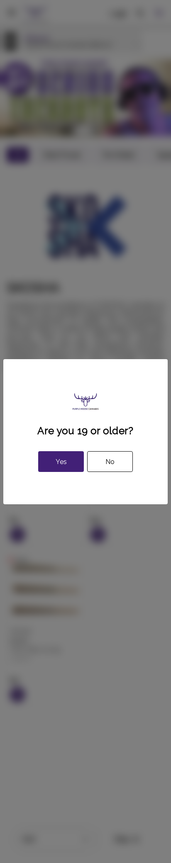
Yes (61, 462)
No (110, 462)
